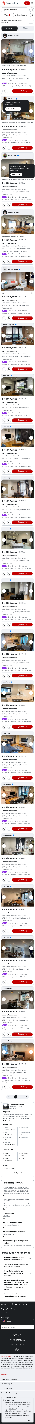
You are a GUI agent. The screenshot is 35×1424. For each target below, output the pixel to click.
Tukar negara (5, 1318)
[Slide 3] (15, 61)
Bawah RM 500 (7, 1225)
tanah (12, 1193)
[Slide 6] (20, 61)
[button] (9, 1121)
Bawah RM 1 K (17, 1225)
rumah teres (6, 1191)
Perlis (4, 1216)
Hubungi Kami (5, 1313)
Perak (8, 1216)
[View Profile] (17, 36)
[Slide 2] (14, 61)
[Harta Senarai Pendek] (30, 41)
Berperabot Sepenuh (9, 1246)
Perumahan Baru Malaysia (10, 1393)
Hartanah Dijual (6, 1384)
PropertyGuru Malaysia (9, 1379)
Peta (26, 28)
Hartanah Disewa (7, 1388)
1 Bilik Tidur (11, 1234)
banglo (5, 1193)
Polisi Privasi (12, 1409)
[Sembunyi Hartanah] (26, 41)
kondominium (14, 1191)
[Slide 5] (18, 61)
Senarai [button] (10, 28)
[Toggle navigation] (32, 3)
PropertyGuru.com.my (7, 1356)
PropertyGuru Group (8, 1309)
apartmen (22, 1191)
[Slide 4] (17, 61)
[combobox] (16, 10)
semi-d (28, 1191)
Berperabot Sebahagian (23, 1246)
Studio (5, 1234)
